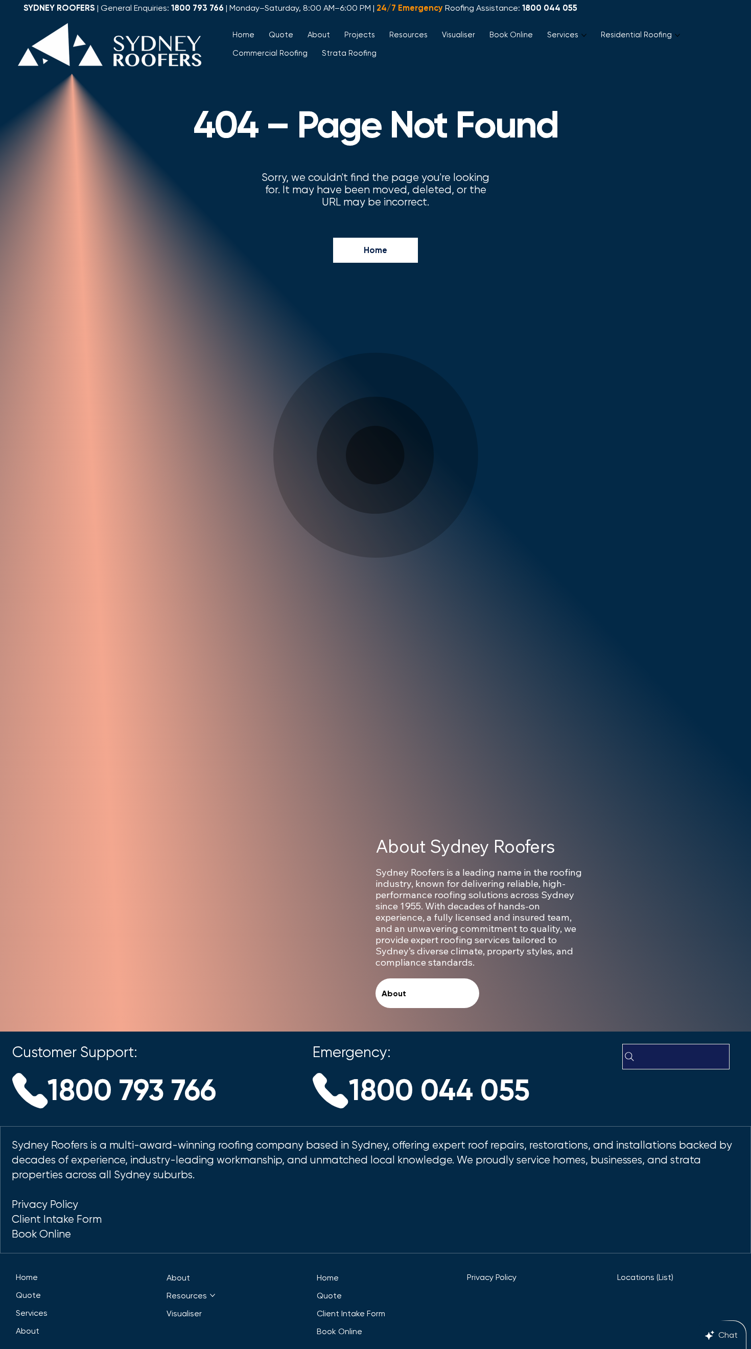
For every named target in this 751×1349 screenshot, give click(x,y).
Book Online (41, 1234)
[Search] (676, 1057)
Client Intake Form (57, 1219)
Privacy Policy (46, 1204)
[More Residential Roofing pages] (677, 35)
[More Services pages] (583, 35)
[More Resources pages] (212, 1295)
